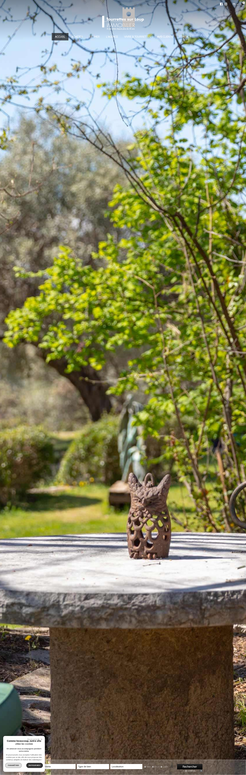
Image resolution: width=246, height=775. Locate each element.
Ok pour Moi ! (34, 765)
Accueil (60, 36)
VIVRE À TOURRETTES (137, 36)
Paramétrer (13, 765)
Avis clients (165, 36)
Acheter (77, 36)
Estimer (94, 36)
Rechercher (190, 766)
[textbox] (93, 766)
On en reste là (33, 739)
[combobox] (60, 766)
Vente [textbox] (48, 766)
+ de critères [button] (192, 770)
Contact (185, 36)
